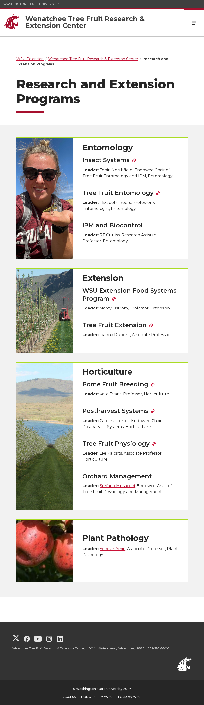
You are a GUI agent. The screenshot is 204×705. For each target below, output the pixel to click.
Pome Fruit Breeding (115, 384)
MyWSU (107, 697)
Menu (194, 22)
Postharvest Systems (115, 410)
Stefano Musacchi (117, 486)
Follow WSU (129, 697)
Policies (88, 697)
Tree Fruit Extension (114, 325)
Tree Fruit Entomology (117, 192)
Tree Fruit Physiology (116, 443)
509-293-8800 (158, 648)
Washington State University (31, 4)
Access (69, 697)
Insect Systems (106, 160)
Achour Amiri (112, 548)
